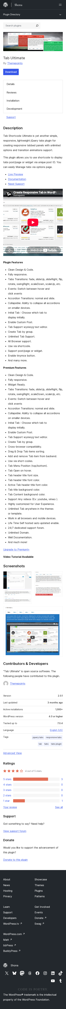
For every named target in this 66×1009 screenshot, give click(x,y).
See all (59, 807)
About (6, 879)
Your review (10, 807)
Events (39, 912)
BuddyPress (12, 950)
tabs (46, 744)
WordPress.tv (12, 923)
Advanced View (12, 753)
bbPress (9, 945)
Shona (14, 965)
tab (40, 744)
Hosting (7, 890)
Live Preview (15, 174)
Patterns (40, 896)
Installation (13, 100)
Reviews (11, 92)
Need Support (16, 183)
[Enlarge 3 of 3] (58, 610)
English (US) (56, 730)
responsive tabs (54, 737)
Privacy (7, 896)
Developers (9, 918)
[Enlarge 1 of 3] (27, 575)
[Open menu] (61, 5)
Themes (39, 885)
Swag (39, 923)
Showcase (41, 879)
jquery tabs (38, 737)
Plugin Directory (11, 14)
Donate (41, 918)
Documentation (17, 179)
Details (11, 84)
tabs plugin (56, 744)
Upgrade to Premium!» (16, 549)
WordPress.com (14, 934)
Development (14, 108)
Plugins (39, 890)
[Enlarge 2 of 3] (58, 575)
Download (11, 72)
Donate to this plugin (15, 859)
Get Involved (42, 906)
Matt (7, 939)
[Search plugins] (37, 25)
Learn (6, 906)
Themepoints (15, 63)
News (6, 885)
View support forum (14, 831)
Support (11, 117)
